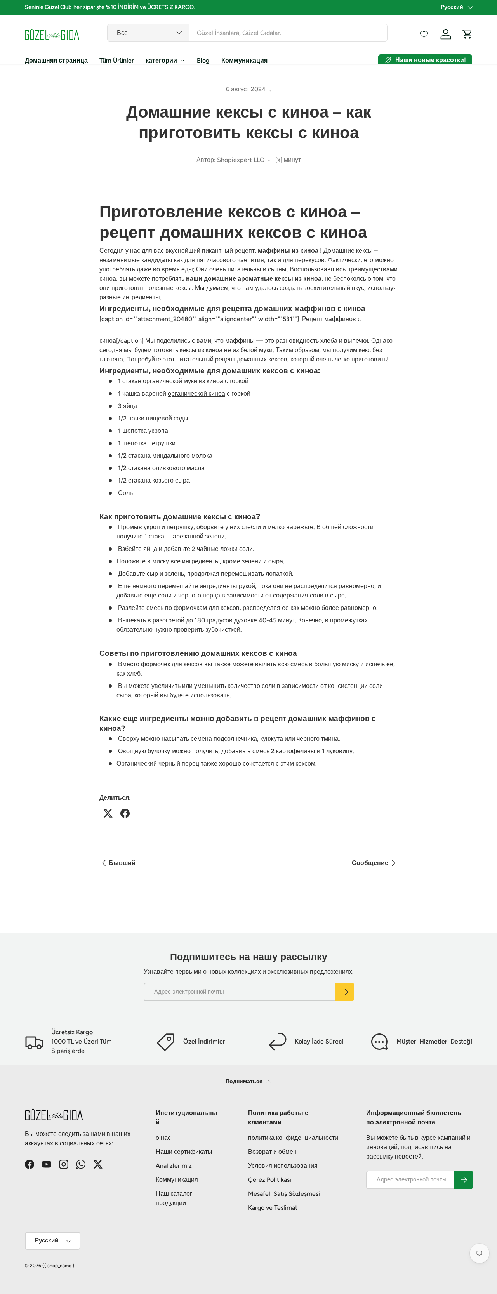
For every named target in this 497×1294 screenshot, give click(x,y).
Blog (203, 60)
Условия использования (283, 1165)
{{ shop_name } (58, 1265)
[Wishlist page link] (424, 34)
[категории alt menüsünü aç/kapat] (182, 60)
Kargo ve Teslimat (272, 1207)
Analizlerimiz (174, 1165)
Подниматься (245, 1081)
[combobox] (248, 32)
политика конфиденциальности (293, 1137)
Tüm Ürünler (116, 60)
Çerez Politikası (269, 1179)
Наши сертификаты (184, 1151)
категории (161, 60)
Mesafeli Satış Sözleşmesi (284, 1193)
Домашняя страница (56, 60)
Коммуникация (244, 60)
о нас (163, 1137)
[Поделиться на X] (107, 813)
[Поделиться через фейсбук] (125, 813)
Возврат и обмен (272, 1151)
